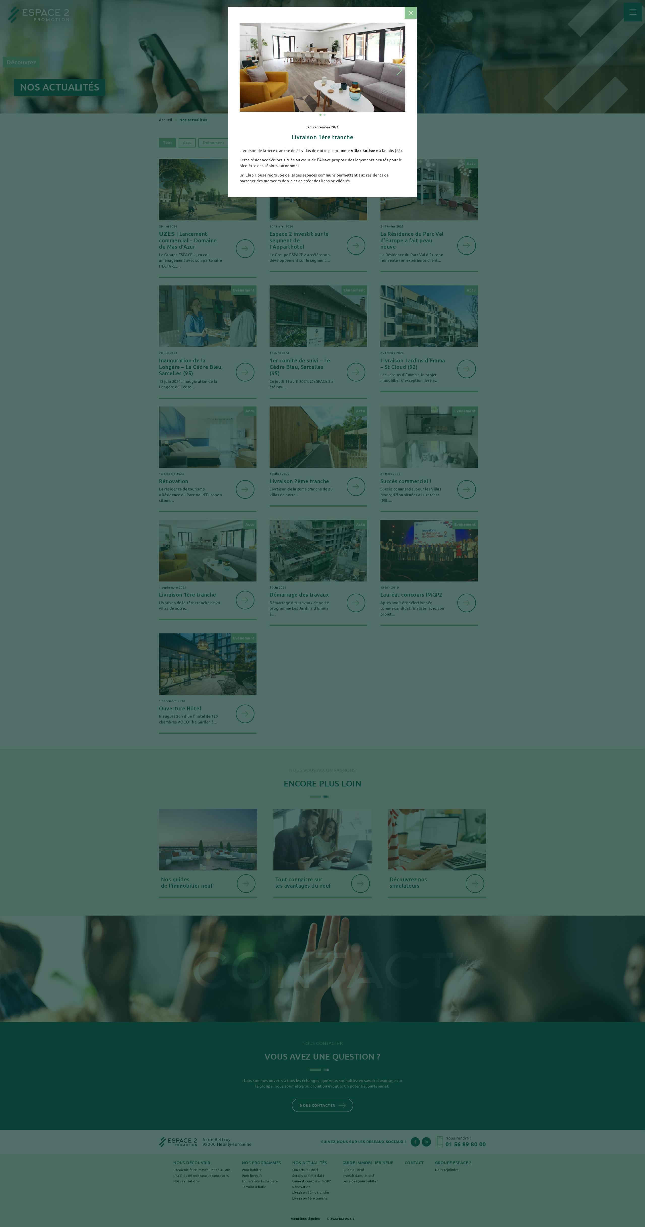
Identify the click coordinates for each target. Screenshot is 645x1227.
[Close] (411, 13)
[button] (320, 115)
